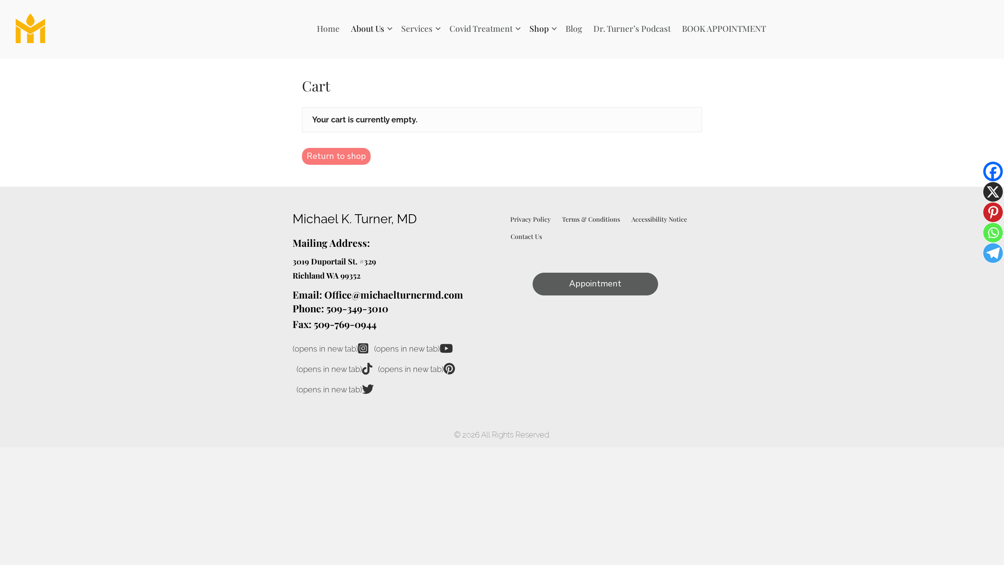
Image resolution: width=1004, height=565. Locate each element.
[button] (389, 28)
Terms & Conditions (591, 219)
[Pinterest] (993, 212)
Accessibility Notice (659, 219)
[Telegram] (993, 253)
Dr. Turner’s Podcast (632, 28)
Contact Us (526, 236)
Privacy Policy (530, 219)
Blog (574, 28)
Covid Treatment (481, 28)
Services (417, 28)
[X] (993, 192)
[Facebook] (993, 171)
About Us (367, 28)
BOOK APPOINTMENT (724, 28)
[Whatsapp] (993, 232)
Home (328, 28)
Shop (539, 28)
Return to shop (336, 156)
